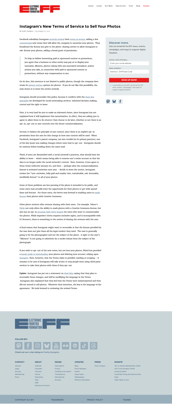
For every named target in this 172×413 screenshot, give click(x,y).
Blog (76, 366)
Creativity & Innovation (63, 371)
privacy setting (36, 85)
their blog (68, 273)
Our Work (109, 6)
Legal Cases (79, 374)
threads (93, 345)
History (37, 374)
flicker (65, 345)
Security (18, 371)
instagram (37, 345)
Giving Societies (120, 371)
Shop (138, 6)
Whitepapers (79, 377)
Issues (99, 6)
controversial (26, 43)
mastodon (18, 345)
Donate (146, 6)
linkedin (75, 345)
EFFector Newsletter (82, 380)
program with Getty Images (50, 212)
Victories (38, 371)
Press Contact (100, 366)
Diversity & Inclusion (42, 385)
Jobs (36, 380)
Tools (131, 6)
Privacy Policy (95, 400)
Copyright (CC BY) (24, 400)
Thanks (127, 400)
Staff (36, 382)
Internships (39, 377)
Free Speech (59, 366)
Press (17, 377)
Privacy (57, 368)
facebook (28, 345)
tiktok (84, 345)
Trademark (57, 400)
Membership (19, 374)
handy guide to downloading (34, 254)
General (18, 366)
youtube (56, 345)
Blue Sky (47, 345)
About (91, 6)
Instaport (24, 258)
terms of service (77, 39)
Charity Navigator (51, 352)
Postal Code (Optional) (118, 60)
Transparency (60, 374)
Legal (17, 368)
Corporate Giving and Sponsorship (127, 374)
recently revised (56, 39)
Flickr (22, 208)
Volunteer (38, 368)
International (59, 377)
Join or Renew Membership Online (127, 366)
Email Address (115, 68)
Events (77, 371)
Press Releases (80, 368)
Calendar (38, 366)
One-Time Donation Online (124, 368)
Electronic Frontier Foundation (40, 10)
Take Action (121, 6)
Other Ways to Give (121, 380)
